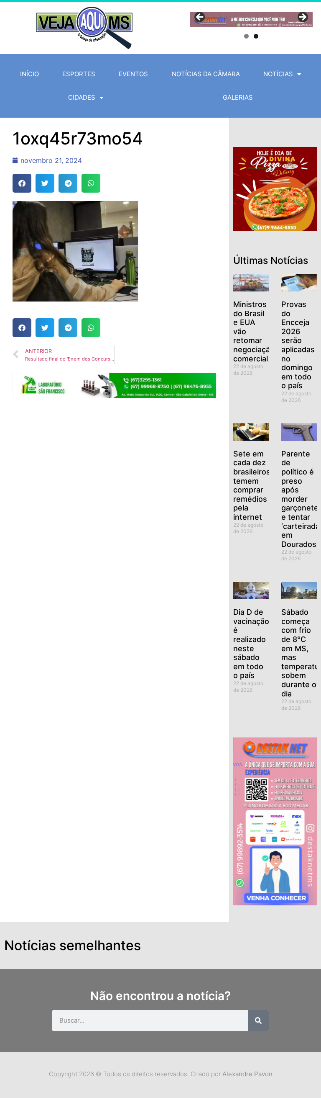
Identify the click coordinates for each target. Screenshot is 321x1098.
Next (302, 17)
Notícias (278, 74)
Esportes (78, 74)
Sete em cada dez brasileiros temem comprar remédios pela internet (251, 485)
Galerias (238, 97)
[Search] (258, 1020)
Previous (200, 17)
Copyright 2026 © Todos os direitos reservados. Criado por (161, 1074)
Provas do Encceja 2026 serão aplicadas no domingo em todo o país (298, 345)
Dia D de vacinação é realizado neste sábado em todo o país (251, 644)
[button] (22, 183)
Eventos (133, 74)
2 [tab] (256, 36)
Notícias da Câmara (206, 74)
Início (29, 74)
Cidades (81, 97)
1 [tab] (246, 36)
